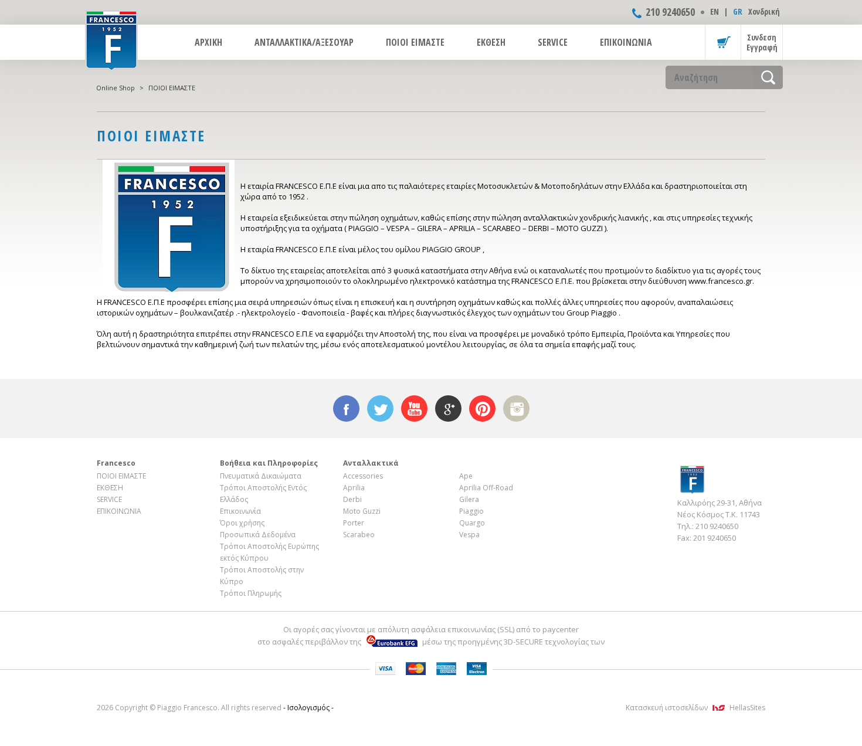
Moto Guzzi (362, 511)
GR (737, 11)
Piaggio (471, 511)
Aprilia (354, 488)
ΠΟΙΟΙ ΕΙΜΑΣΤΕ (415, 42)
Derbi (352, 499)
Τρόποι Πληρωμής (250, 593)
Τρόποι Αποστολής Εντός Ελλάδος (263, 493)
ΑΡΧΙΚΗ (208, 42)
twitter (380, 408)
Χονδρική (764, 11)
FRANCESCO (111, 39)
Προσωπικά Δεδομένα (258, 535)
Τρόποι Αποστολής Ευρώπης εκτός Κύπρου (269, 552)
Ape (466, 476)
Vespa (469, 535)
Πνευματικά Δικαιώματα (260, 476)
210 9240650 (670, 12)
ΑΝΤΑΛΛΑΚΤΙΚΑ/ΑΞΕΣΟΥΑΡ (304, 42)
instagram (516, 408)
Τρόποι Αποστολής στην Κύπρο (262, 575)
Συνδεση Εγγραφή (762, 42)
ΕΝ (714, 11)
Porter (353, 523)
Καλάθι (723, 42)
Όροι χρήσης (242, 523)
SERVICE (553, 42)
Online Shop (115, 87)
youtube (414, 408)
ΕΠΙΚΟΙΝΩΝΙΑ (626, 42)
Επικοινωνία (240, 511)
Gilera (469, 499)
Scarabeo (359, 535)
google (448, 408)
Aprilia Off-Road (486, 488)
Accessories (363, 476)
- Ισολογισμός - (308, 708)
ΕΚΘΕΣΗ (491, 42)
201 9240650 (714, 538)
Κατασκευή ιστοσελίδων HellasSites (695, 708)
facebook (346, 408)
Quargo (472, 523)
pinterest (482, 408)
